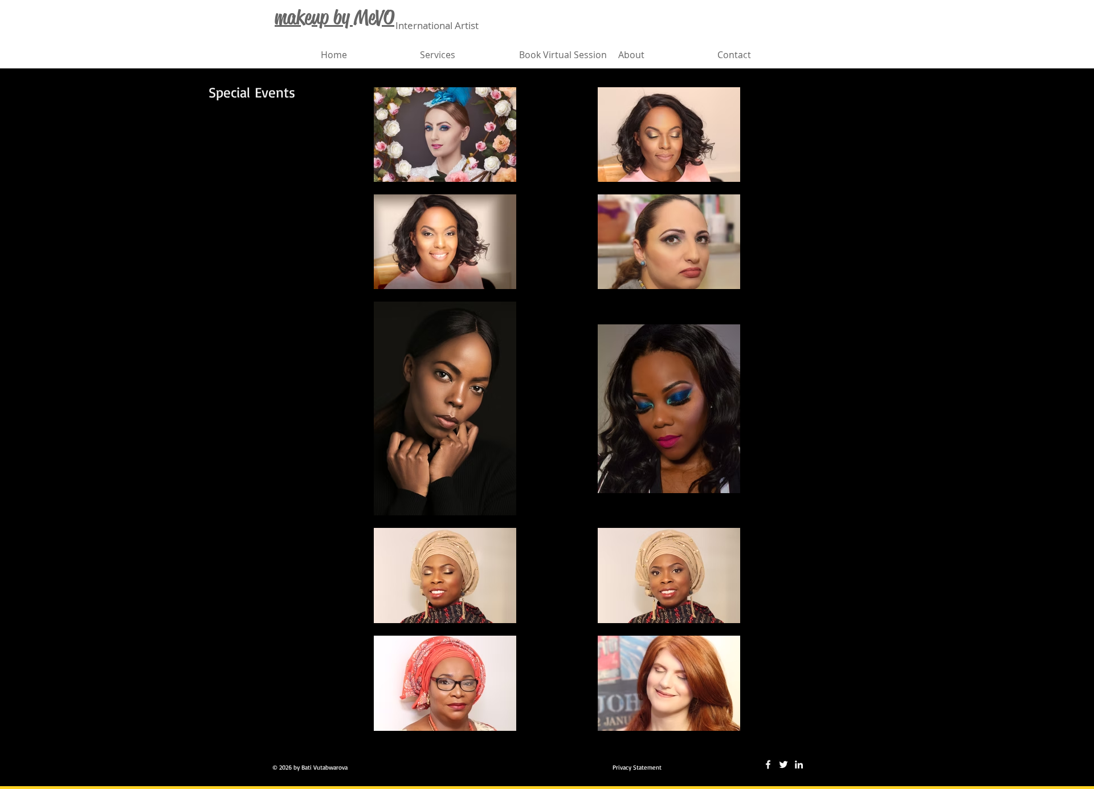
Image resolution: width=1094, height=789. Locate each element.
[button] (463, 54)
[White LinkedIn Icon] (799, 764)
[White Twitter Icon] (783, 764)
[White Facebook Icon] (768, 764)
